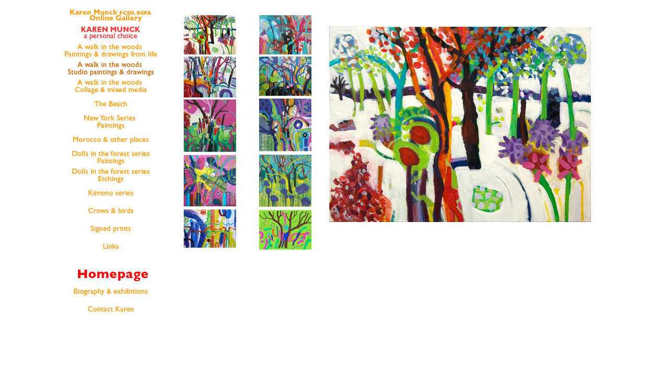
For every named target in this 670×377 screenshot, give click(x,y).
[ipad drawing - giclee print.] (285, 212)
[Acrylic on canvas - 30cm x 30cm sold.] (210, 157)
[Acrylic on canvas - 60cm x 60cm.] (210, 102)
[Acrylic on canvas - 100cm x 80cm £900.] (210, 95)
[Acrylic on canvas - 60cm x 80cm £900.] (210, 18)
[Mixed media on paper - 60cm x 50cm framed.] (210, 212)
